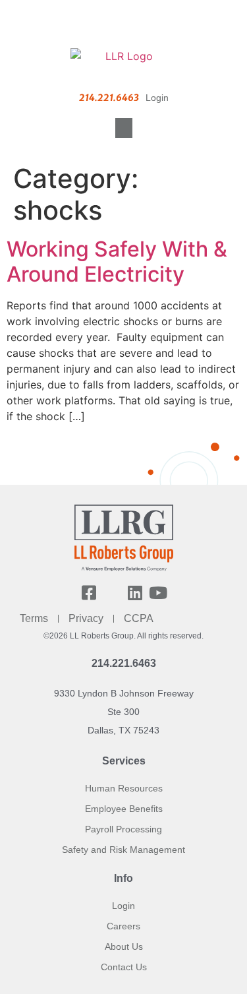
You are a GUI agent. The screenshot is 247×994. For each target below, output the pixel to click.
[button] (123, 128)
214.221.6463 (124, 663)
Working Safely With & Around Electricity (117, 261)
